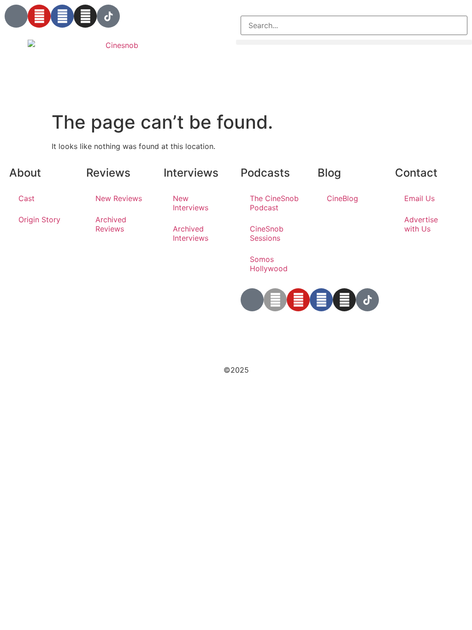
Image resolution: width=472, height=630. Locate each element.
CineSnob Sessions (266, 233)
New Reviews (118, 198)
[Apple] (275, 299)
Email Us (419, 198)
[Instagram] (85, 16)
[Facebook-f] (321, 299)
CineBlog (342, 198)
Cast (26, 198)
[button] (354, 10)
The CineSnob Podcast (274, 203)
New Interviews (190, 203)
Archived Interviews (190, 233)
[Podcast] (16, 16)
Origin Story (39, 219)
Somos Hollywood (269, 264)
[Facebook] (62, 16)
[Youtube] (39, 16)
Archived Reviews (110, 224)
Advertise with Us (421, 224)
